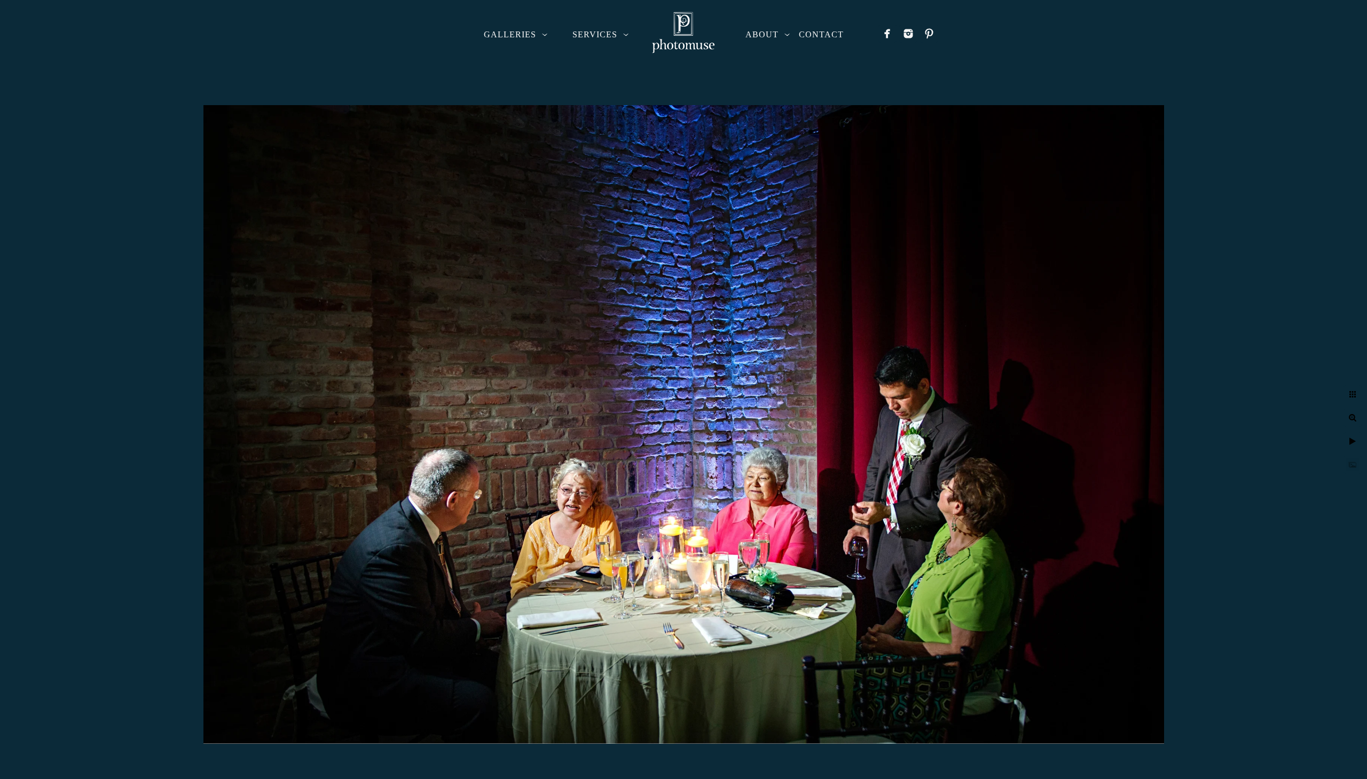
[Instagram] (908, 34)
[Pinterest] (929, 34)
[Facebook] (887, 34)
